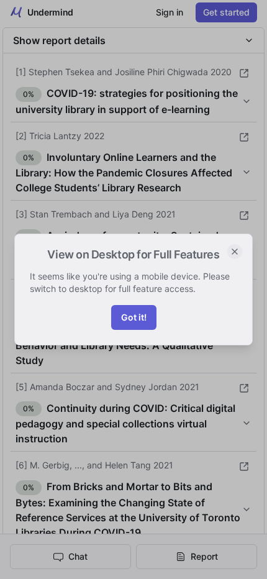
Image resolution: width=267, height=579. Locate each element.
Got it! (134, 317)
